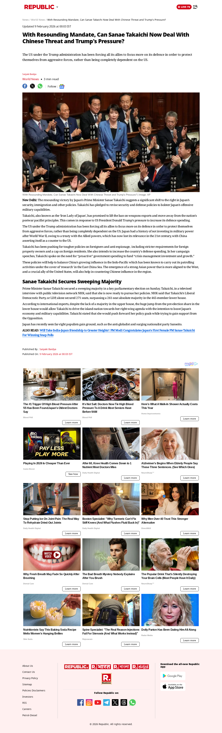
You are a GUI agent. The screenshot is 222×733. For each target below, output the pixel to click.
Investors (27, 697)
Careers (26, 709)
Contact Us (28, 672)
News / (26, 20)
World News (30, 79)
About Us (27, 666)
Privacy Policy (30, 678)
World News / (39, 20)
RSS (24, 703)
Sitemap (27, 684)
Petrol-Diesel (29, 715)
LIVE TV (185, 7)
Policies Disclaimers (33, 690)
